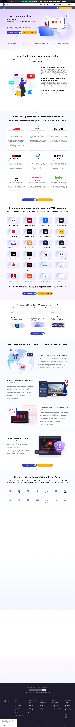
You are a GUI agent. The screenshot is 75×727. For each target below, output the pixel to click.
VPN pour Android (31, 708)
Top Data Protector (18, 711)
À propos (66, 702)
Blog (34, 7)
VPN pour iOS (30, 706)
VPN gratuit (50, 365)
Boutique (59, 4)
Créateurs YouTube (68, 709)
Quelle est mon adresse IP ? (45, 703)
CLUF (69, 725)
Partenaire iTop (68, 708)
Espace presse (67, 705)
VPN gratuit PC (30, 705)
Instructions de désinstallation (57, 708)
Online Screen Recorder (19, 715)
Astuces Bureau (42, 706)
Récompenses (67, 706)
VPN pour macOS (31, 703)
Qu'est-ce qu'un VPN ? (43, 702)
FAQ (53, 703)
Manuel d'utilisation (55, 705)
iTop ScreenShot (18, 708)
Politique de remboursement (52, 725)
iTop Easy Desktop (18, 705)
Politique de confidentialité (62, 725)
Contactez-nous (68, 703)
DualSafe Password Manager (20, 714)
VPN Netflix (17, 136)
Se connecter (69, 4)
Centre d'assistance (55, 702)
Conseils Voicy (42, 708)
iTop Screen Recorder (18, 703)
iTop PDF (16, 712)
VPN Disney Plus (32, 137)
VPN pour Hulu (59, 185)
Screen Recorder (43, 709)
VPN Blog (41, 705)
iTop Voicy (16, 706)
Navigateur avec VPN (31, 711)
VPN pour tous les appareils (32, 712)
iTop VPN (16, 702)
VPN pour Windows (31, 702)
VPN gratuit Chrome (31, 709)
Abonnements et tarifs (19, 717)
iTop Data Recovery (18, 709)
